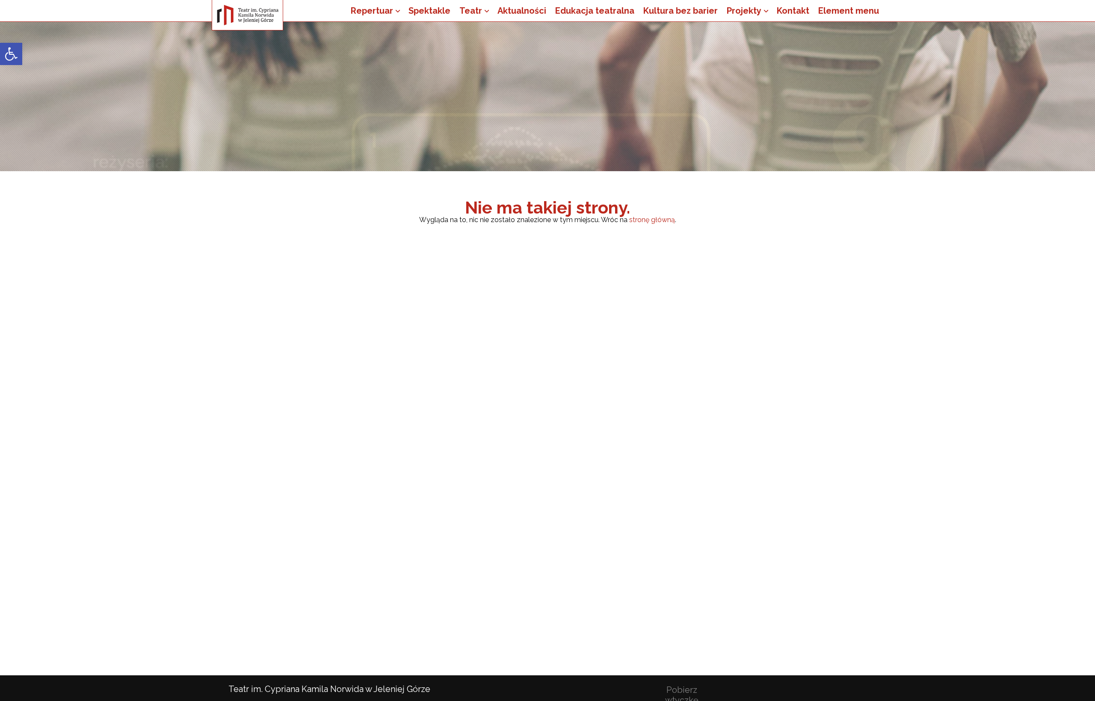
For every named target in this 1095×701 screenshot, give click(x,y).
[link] (11, 54)
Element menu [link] (848, 11)
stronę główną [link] (652, 220)
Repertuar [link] (372, 11)
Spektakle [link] (429, 11)
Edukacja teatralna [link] (594, 11)
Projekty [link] (744, 11)
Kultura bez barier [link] (680, 11)
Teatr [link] (470, 11)
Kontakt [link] (793, 11)
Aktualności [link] (521, 11)
